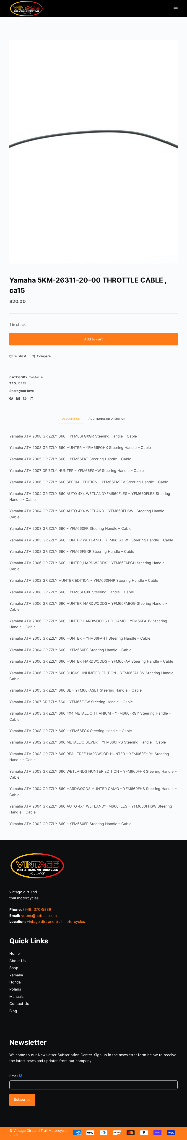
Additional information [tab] (106, 418)
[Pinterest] (24, 398)
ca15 (22, 383)
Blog (13, 1011)
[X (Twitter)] (18, 398)
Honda (15, 982)
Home (14, 953)
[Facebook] (11, 398)
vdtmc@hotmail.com (39, 915)
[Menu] (176, 9)
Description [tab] (71, 418)
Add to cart (93, 339)
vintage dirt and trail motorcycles (56, 921)
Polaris (15, 989)
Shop (13, 967)
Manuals (16, 996)
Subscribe (22, 1099)
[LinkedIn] (31, 398)
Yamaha (36, 377)
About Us (17, 960)
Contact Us (19, 1003)
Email (13, 1076)
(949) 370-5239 (37, 909)
